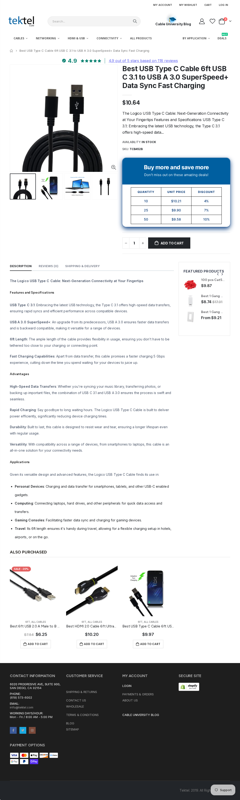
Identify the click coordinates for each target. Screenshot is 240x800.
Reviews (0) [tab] (48, 266)
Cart (208, 5)
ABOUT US (130, 700)
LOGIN (126, 686)
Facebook (13, 730)
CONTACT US (76, 700)
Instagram (32, 730)
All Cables (38, 621)
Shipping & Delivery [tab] (82, 266)
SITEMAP (72, 729)
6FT (27, 621)
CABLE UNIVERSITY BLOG (140, 715)
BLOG (70, 723)
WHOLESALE (75, 706)
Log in (223, 5)
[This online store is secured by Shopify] (189, 686)
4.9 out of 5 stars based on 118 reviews (143, 60)
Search (135, 21)
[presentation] (218, 274)
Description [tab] (21, 266)
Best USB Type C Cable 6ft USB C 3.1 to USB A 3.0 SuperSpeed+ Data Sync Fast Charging (175, 77)
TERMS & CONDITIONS (82, 715)
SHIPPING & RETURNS (81, 692)
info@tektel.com (21, 707)
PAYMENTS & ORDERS (138, 694)
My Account (162, 5)
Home (11, 50)
